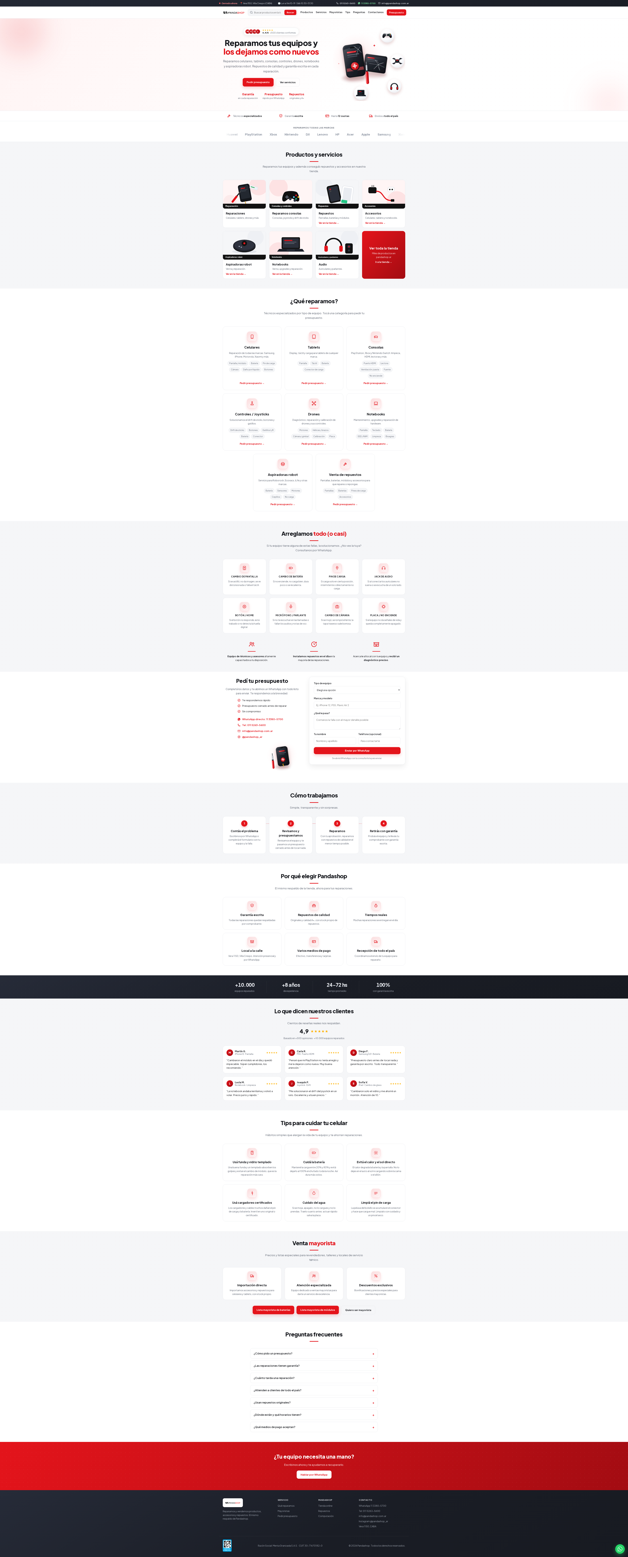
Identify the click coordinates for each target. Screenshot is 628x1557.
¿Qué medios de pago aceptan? (314, 1427)
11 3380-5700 (368, 3)
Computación (326, 1515)
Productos (306, 12)
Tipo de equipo (322, 683)
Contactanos (376, 12)
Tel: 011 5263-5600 (254, 725)
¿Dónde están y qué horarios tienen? (314, 1415)
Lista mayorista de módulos (317, 1309)
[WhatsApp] (620, 1549)
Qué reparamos (286, 1505)
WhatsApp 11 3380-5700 (372, 1505)
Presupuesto (396, 12)
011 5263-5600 (347, 3)
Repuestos (324, 1510)
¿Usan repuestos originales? (314, 1402)
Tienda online (325, 1505)
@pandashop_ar (252, 736)
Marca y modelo (323, 698)
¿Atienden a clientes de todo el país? (314, 1390)
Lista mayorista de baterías (273, 1309)
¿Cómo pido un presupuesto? (314, 1353)
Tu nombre (320, 734)
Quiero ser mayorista (358, 1309)
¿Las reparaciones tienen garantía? (314, 1366)
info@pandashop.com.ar (395, 3)
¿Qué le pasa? (322, 713)
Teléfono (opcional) (369, 734)
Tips (347, 12)
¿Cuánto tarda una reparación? (314, 1378)
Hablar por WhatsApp (314, 1474)
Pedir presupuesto (258, 82)
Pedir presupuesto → (252, 383)
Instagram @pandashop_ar (373, 1521)
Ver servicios (288, 82)
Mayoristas (335, 12)
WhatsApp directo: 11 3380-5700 (262, 719)
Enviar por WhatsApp (357, 750)
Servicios (321, 12)
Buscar (290, 12)
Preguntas (359, 12)
